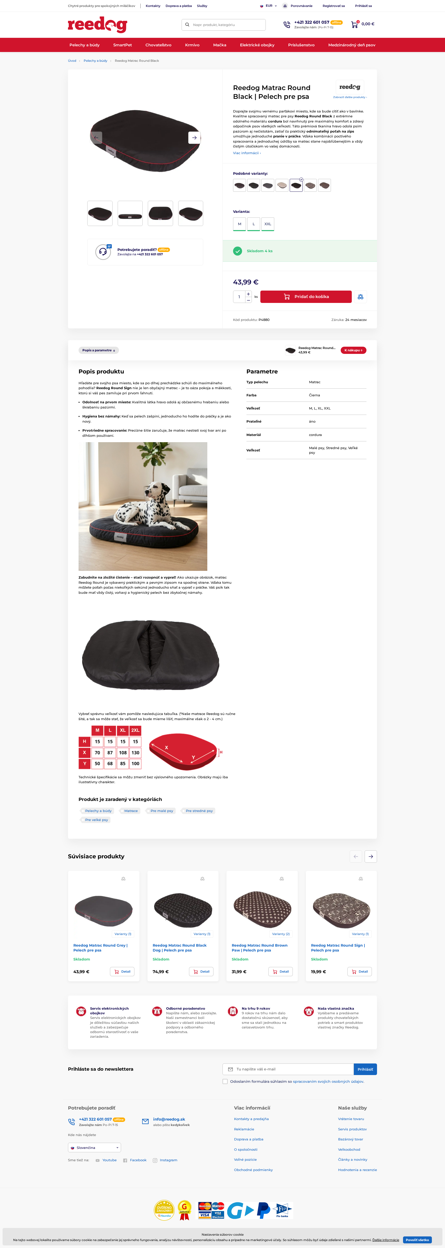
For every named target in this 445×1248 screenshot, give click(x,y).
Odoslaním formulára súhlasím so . (297, 1081)
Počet (239, 297)
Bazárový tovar (350, 1139)
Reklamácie (244, 1129)
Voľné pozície (245, 1159)
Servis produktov (352, 1129)
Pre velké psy (96, 820)
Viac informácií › (247, 153)
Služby (202, 6)
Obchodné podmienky (253, 1170)
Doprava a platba (179, 6)
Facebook (138, 1160)
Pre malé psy (162, 811)
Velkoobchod (349, 1149)
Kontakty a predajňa (251, 1119)
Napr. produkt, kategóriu (214, 25)
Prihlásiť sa (363, 6)
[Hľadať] (187, 25)
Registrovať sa (334, 6)
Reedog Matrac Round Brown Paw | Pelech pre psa (260, 947)
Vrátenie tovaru (351, 1119)
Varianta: (241, 211)
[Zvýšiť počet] (248, 294)
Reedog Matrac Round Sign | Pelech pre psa (338, 947)
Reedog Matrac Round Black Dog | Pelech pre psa (180, 947)
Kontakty (153, 6)
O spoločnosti (246, 1149)
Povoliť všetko (417, 1240)
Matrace (131, 811)
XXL (267, 224)
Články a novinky (352, 1159)
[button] (194, 138)
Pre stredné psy (199, 811)
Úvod (72, 61)
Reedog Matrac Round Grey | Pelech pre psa (100, 947)
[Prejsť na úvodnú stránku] (97, 24)
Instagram (168, 1160)
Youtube (109, 1160)
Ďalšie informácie (385, 1240)
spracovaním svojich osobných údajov (328, 1081)
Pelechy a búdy (95, 61)
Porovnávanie (301, 6)
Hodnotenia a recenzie (357, 1170)
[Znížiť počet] (248, 300)
